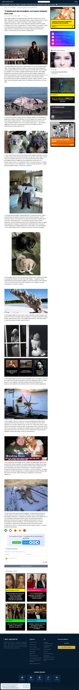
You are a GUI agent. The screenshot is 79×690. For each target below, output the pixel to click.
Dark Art (18, 4)
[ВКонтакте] (30, 542)
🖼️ (46, 562)
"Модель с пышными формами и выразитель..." (64, 34)
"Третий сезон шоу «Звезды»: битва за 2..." (63, 37)
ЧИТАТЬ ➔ (54, 26)
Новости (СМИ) (5, 4)
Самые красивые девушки (59, 50)
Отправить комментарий (26, 566)
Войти (76, 1)
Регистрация (67, 647)
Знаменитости (40, 4)
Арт (14, 4)
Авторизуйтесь (7, 551)
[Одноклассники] (33, 542)
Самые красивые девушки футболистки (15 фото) (62, 22)
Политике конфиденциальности (12, 687)
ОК (25, 686)
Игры (49, 4)
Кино (45, 4)
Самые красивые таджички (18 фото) (59, 71)
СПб (11, 4)
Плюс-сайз (29, 4)
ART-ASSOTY (7, 2)
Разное (53, 4)
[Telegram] (37, 542)
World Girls (23, 4)
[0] (5, 530)
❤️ (69, 67)
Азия (34, 4)
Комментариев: (54, 73)
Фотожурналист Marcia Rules (61, 140)
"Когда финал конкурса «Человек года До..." (63, 44)
